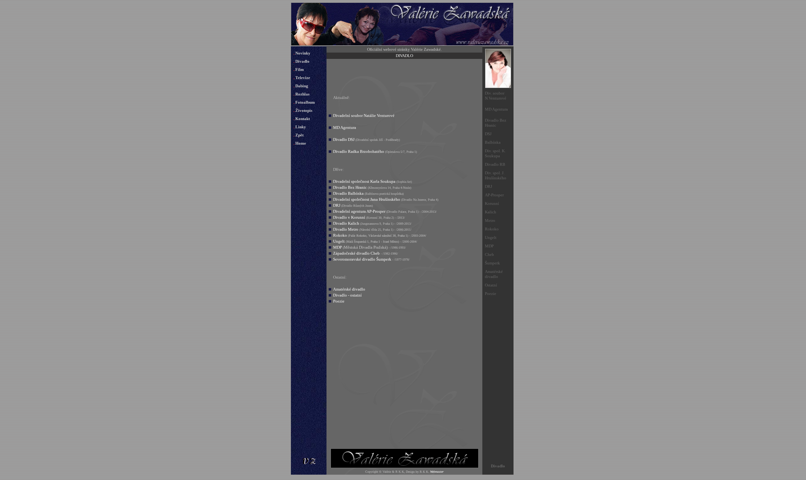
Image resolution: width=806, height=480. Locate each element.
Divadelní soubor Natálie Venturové (363, 115)
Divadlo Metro (345, 229)
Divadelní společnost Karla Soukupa (364, 181)
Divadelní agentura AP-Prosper (359, 211)
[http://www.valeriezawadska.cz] (405, 467)
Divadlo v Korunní (349, 217)
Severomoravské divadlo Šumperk (362, 259)
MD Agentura (344, 127)
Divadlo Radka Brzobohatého (358, 151)
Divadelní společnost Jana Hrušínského (366, 199)
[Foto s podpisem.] (498, 86)
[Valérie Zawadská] (402, 44)
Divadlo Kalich (346, 223)
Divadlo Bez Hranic (350, 187)
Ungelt (339, 241)
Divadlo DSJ (344, 139)
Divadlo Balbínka (348, 193)
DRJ (336, 205)
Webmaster (437, 471)
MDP (337, 247)
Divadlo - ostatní (347, 295)
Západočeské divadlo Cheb (356, 253)
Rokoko (340, 235)
